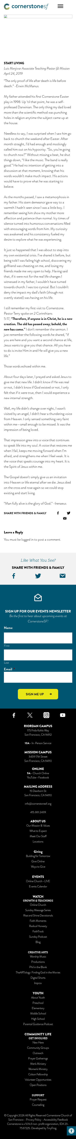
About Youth (38, 998)
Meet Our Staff (38, 836)
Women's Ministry (38, 1069)
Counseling (38, 1105)
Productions (38, 962)
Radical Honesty (38, 926)
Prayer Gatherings (38, 1058)
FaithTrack (38, 931)
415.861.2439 (38, 812)
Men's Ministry (38, 1064)
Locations (38, 842)
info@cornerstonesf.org (38, 804)
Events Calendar (38, 886)
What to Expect (38, 831)
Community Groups (38, 1048)
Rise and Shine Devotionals (38, 915)
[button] (71, 1130)
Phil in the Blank (38, 967)
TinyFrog (51, 1128)
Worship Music (38, 957)
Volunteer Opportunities (38, 1080)
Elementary (38, 1008)
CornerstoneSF (26, 7)
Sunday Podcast (38, 937)
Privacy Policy (33, 1120)
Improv (38, 983)
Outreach (38, 1053)
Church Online (41, 773)
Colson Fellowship (38, 1074)
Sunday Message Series (38, 910)
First (7, 646)
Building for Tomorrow (38, 856)
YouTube (31, 778)
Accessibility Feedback (56, 1120)
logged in (27, 539)
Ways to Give (38, 867)
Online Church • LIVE (38, 881)
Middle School (38, 1014)
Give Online (38, 861)
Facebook (43, 778)
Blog (38, 942)
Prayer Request (38, 1099)
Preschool (38, 1003)
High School (38, 1019)
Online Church (38, 905)
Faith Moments (38, 921)
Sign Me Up (35, 694)
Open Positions (38, 1085)
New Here (38, 1043)
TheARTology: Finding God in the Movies (38, 972)
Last (6, 663)
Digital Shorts (38, 978)
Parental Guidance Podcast (38, 1024)
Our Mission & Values (38, 826)
